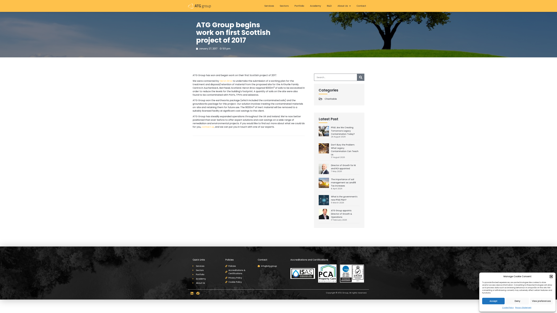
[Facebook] (197, 293)
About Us (343, 6)
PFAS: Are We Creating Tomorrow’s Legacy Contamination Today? (343, 130)
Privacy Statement (523, 307)
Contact (361, 6)
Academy (315, 6)
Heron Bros (226, 81)
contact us (208, 127)
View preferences (541, 301)
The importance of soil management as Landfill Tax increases (343, 182)
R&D (329, 6)
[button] (551, 276)
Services (269, 6)
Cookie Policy (508, 307)
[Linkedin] (191, 293)
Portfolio (299, 6)
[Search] (360, 77)
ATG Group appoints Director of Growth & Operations (341, 214)
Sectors (284, 6)
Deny (517, 301)
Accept (493, 301)
